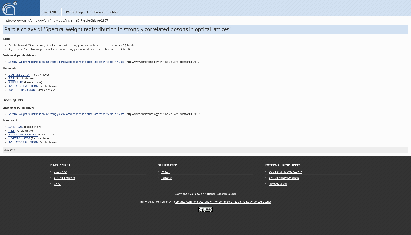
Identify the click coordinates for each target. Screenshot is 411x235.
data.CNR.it (51, 12)
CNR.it (114, 12)
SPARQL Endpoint (76, 12)
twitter (165, 171)
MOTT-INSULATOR (19, 74)
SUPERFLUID (16, 82)
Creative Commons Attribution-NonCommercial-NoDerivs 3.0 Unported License (223, 201)
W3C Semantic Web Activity (285, 171)
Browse (99, 12)
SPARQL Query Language (284, 177)
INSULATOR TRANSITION (23, 86)
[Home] (20, 8)
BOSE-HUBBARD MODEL (23, 90)
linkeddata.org (278, 183)
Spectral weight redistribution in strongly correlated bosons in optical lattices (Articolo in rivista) (66, 62)
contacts (166, 177)
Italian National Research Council (216, 194)
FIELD (11, 78)
